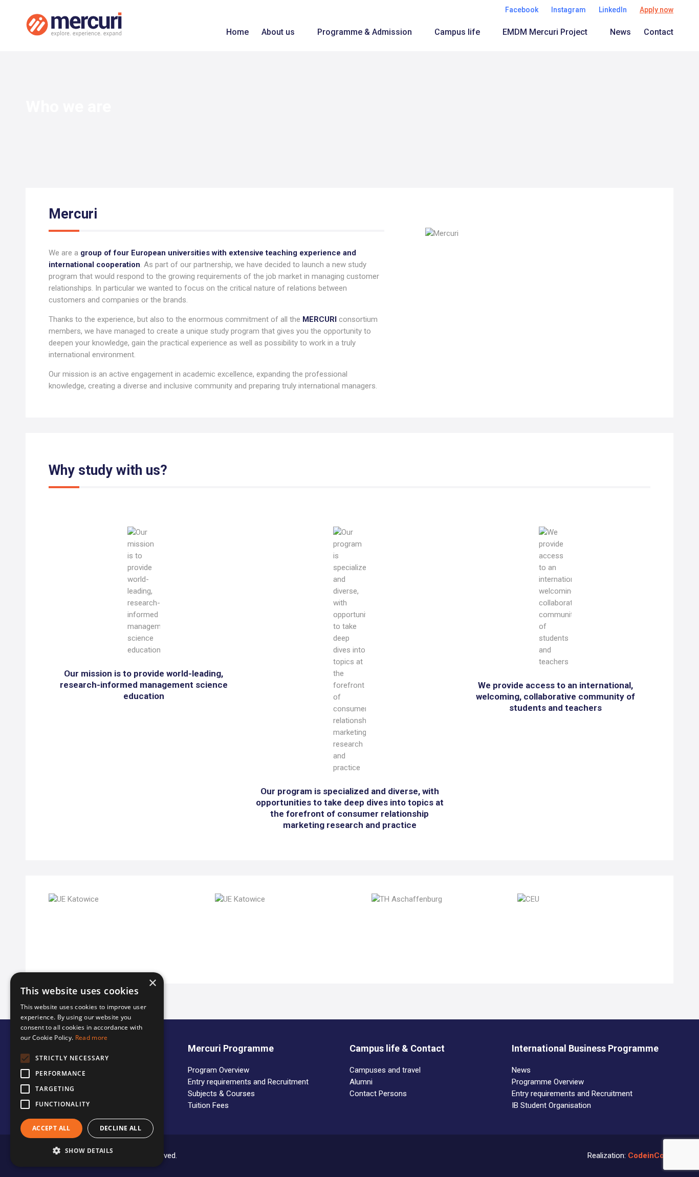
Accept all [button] (51, 1128)
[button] (87, 1151)
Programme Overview (548, 1081)
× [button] (152, 983)
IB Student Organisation (551, 1105)
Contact (658, 32)
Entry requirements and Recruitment (248, 1081)
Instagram (568, 10)
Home (237, 32)
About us (278, 32)
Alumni (361, 1081)
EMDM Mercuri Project (545, 32)
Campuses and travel (385, 1070)
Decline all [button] (120, 1128)
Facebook (521, 10)
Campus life (457, 32)
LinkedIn (613, 10)
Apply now (656, 10)
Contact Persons (378, 1093)
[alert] (87, 1069)
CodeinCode (650, 1155)
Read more (91, 1037)
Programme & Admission (364, 32)
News (620, 32)
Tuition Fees (208, 1105)
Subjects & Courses (221, 1093)
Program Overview (218, 1070)
